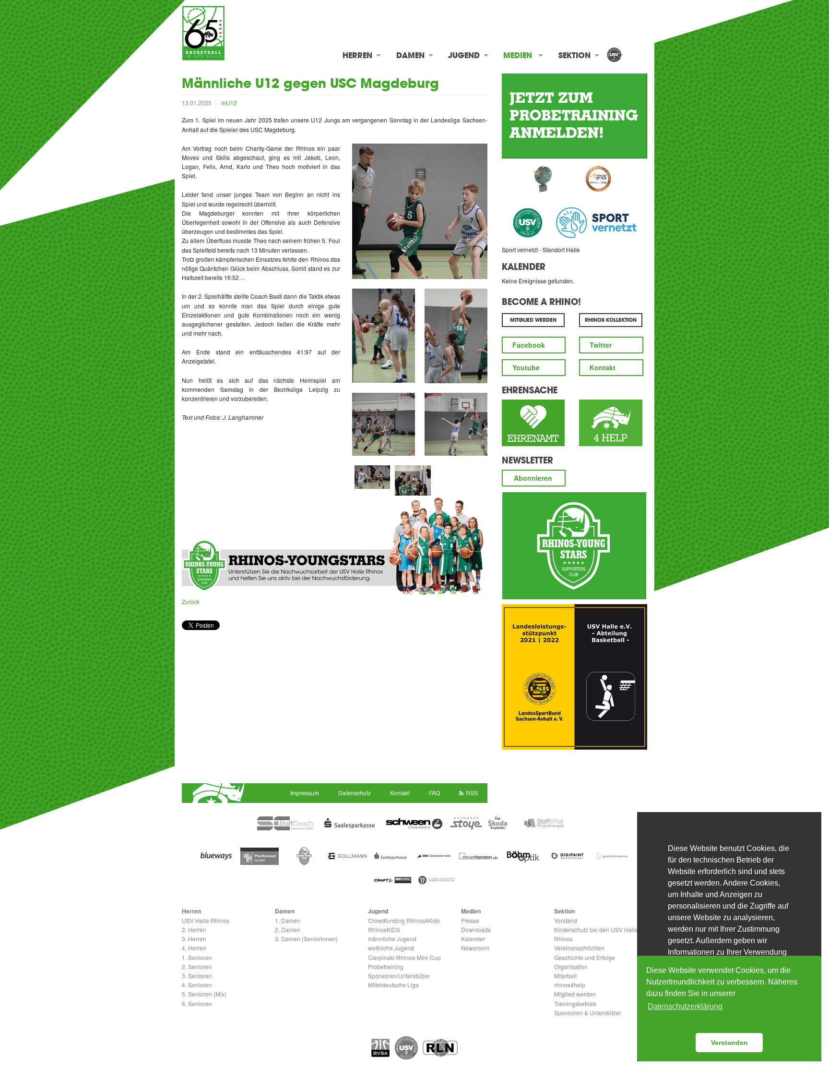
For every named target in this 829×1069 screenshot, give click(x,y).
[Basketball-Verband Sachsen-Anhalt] (380, 1047)
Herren (357, 55)
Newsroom (475, 948)
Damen (410, 55)
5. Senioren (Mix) (204, 994)
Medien (517, 55)
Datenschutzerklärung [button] (685, 1006)
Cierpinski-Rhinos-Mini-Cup (404, 957)
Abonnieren (533, 478)
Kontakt (603, 367)
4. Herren (194, 948)
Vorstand (565, 920)
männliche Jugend (392, 939)
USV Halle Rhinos (205, 920)
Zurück (191, 601)
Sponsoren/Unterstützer (399, 976)
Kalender (523, 266)
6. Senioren (197, 1003)
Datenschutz (354, 793)
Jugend (464, 55)
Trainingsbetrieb (575, 1003)
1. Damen (287, 920)
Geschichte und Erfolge (584, 957)
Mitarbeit (565, 976)
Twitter (601, 345)
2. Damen (287, 929)
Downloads (476, 929)
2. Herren (194, 929)
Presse (470, 920)
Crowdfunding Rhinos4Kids (404, 920)
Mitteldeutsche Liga (393, 985)
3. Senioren (197, 976)
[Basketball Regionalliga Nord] (440, 1047)
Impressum (304, 793)
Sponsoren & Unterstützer (587, 1012)
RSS (472, 793)
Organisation (571, 966)
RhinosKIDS (384, 929)
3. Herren (194, 939)
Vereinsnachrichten (579, 948)
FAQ (434, 793)
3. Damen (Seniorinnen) (306, 939)
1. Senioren (197, 957)
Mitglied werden (575, 994)
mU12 (229, 102)
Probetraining (385, 966)
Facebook (528, 345)
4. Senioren (197, 985)
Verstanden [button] (729, 1042)
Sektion (574, 55)
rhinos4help (569, 985)
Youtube (526, 367)
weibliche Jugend (391, 948)
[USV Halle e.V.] (614, 55)
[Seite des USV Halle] (406, 1047)
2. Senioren (197, 966)
